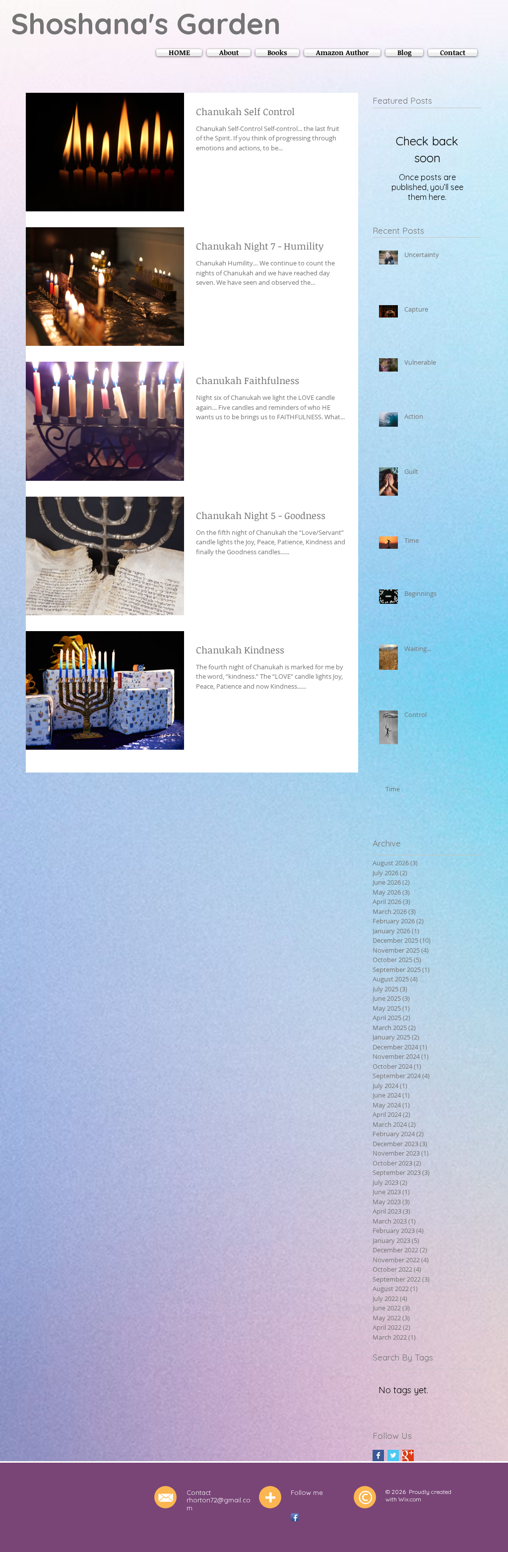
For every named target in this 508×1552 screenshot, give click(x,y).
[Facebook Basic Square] (378, 1455)
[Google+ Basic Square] (408, 1455)
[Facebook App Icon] (295, 1517)
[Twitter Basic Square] (393, 1455)
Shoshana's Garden (146, 23)
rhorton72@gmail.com (219, 1504)
